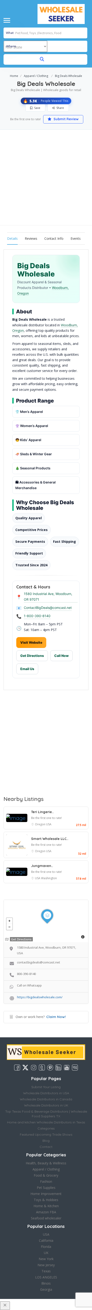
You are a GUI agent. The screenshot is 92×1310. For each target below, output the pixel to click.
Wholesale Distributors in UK (46, 1105)
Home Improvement (46, 1193)
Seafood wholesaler (46, 1218)
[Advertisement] (46, 177)
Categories (46, 1128)
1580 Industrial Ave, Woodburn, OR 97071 (48, 596)
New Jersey (46, 1265)
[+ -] (46, 921)
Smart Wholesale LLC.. (49, 839)
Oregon (40, 824)
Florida (46, 1246)
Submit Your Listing (46, 1087)
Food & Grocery (46, 1175)
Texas (46, 1271)
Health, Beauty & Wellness (46, 1163)
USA (48, 824)
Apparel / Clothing (36, 76)
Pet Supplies (46, 1187)
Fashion (46, 1181)
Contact (46, 1147)
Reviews (31, 238)
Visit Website (31, 642)
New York (46, 1259)
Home (14, 76)
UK (46, 1252)
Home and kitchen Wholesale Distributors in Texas (46, 1122)
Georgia (46, 1289)
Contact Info (53, 238)
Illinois (46, 1283)
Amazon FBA (46, 1212)
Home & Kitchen (46, 1206)
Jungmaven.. (42, 866)
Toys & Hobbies (46, 1200)
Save (36, 108)
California (46, 1240)
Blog (46, 1140)
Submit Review (66, 119)
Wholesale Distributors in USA (46, 1093)
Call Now (61, 656)
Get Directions (32, 656)
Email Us (27, 669)
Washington (49, 878)
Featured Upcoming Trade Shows (46, 1134)
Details (12, 238)
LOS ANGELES (46, 1277)
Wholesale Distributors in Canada (46, 1099)
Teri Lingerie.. (42, 812)
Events (76, 238)
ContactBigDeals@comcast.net (48, 608)
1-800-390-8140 (37, 616)
